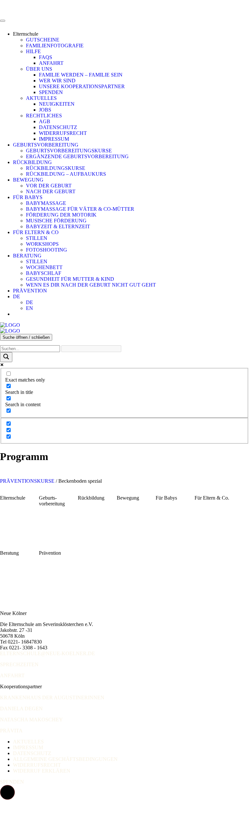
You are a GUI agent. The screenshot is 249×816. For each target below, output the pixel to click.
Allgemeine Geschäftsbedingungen (65, 759)
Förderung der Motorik (61, 215)
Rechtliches (44, 115)
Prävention (30, 290)
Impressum (54, 139)
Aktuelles (41, 98)
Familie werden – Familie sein (81, 74)
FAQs (45, 57)
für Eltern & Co (36, 232)
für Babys (27, 197)
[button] (7, 792)
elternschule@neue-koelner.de (47, 653)
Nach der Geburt (51, 191)
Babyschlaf (43, 273)
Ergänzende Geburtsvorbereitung (77, 156)
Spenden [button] (12, 782)
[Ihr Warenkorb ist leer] (19, 314)
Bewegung (28, 180)
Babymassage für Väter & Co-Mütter (80, 209)
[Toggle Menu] (2, 21)
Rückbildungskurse (55, 168)
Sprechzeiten (19, 664)
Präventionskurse (27, 481)
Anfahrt (51, 63)
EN (29, 308)
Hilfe (33, 51)
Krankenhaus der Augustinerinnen (52, 697)
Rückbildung (32, 162)
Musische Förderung (56, 220)
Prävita (11, 730)
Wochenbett (44, 267)
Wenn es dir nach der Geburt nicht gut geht (91, 285)
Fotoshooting (46, 250)
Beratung (27, 255)
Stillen (36, 238)
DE (16, 296)
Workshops (42, 244)
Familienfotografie (55, 45)
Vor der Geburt (49, 185)
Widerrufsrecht (63, 133)
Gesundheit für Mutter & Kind (70, 279)
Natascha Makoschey (31, 719)
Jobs (45, 109)
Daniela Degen (21, 708)
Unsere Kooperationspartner (82, 86)
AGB (44, 121)
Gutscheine (42, 39)
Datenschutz (58, 127)
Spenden (51, 92)
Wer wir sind (57, 80)
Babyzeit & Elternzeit (58, 226)
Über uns (39, 69)
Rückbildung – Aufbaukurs (66, 174)
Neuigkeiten (57, 104)
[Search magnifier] (6, 357)
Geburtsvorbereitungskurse (69, 150)
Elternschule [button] (25, 34)
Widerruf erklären (41, 771)
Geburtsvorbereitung (45, 145)
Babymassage (46, 203)
